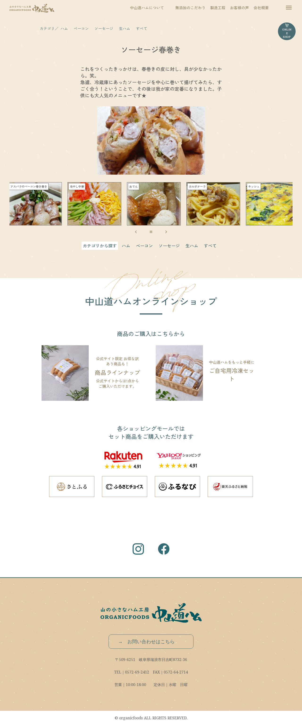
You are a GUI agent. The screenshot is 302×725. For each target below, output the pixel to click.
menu (289, 7)
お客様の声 (239, 7)
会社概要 (261, 7)
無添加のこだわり (190, 7)
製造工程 (217, 7)
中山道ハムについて (147, 7)
